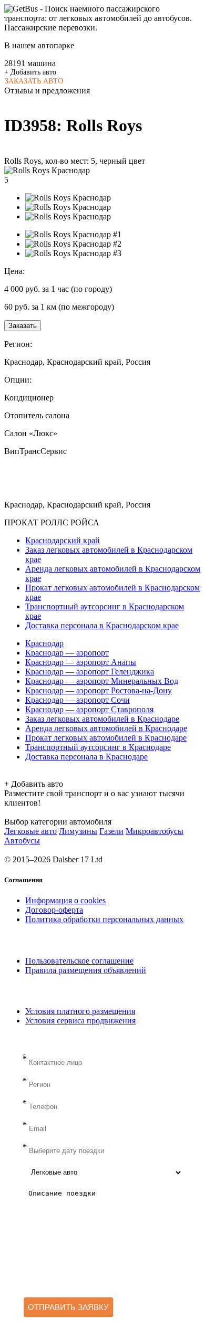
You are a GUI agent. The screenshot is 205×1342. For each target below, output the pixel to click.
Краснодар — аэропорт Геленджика (89, 671)
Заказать (22, 326)
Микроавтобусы (154, 831)
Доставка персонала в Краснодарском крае (102, 625)
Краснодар (44, 643)
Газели (111, 831)
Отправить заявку (68, 1307)
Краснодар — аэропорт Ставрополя (89, 709)
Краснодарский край (62, 540)
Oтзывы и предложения (47, 90)
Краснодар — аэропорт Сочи (77, 699)
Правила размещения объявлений (85, 970)
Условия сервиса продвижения (80, 1020)
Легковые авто (30, 831)
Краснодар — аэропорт (67, 652)
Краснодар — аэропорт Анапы (80, 662)
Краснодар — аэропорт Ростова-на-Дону (98, 690)
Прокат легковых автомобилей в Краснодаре (106, 737)
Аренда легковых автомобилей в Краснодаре (106, 728)
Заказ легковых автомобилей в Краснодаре (102, 718)
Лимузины (78, 831)
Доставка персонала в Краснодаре (86, 756)
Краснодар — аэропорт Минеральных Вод (101, 681)
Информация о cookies (65, 900)
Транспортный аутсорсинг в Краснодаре (98, 747)
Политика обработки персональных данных (104, 919)
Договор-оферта (54, 909)
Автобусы (22, 840)
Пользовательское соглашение (79, 960)
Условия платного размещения (80, 1011)
